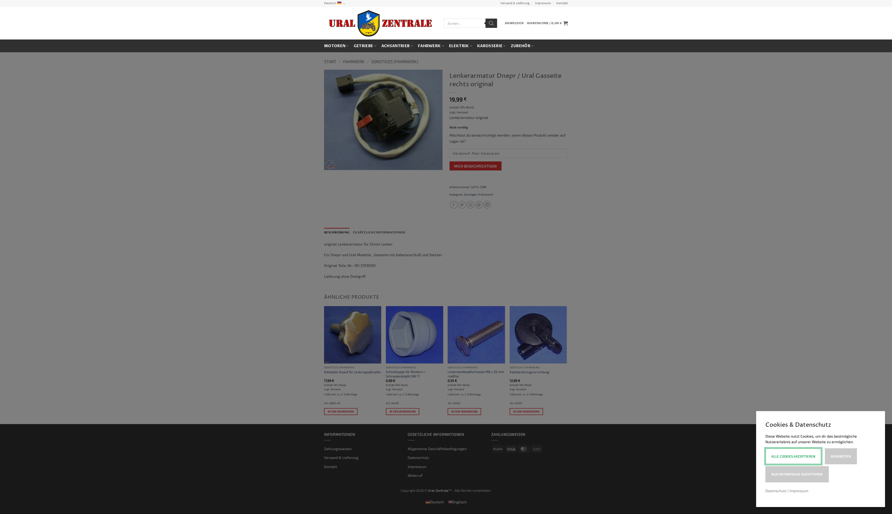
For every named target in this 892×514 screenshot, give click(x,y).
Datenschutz (776, 490)
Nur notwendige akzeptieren (797, 474)
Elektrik (459, 46)
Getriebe (363, 46)
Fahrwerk (429, 46)
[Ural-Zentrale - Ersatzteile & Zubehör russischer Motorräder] (380, 23)
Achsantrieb (395, 46)
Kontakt (562, 3)
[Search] (491, 23)
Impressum (543, 3)
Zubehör (520, 46)
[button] (514, 23)
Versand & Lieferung (515, 3)
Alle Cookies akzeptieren (793, 456)
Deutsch (330, 3)
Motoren (334, 46)
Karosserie (489, 46)
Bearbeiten (841, 456)
